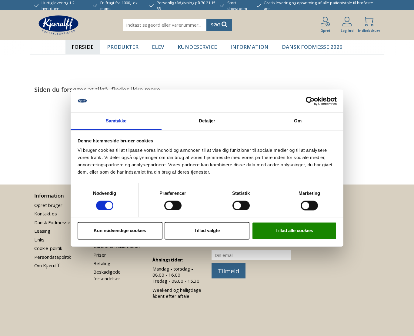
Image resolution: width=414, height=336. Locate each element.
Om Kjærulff (46, 265)
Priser (99, 255)
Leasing (42, 231)
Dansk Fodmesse (52, 222)
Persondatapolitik (52, 257)
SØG (216, 25)
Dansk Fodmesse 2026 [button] (312, 46)
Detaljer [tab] (207, 121)
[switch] (173, 205)
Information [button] (249, 46)
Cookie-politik (48, 248)
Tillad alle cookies (294, 230)
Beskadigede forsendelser (107, 275)
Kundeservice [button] (197, 46)
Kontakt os (45, 214)
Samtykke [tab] (116, 121)
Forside (83, 46)
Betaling (101, 263)
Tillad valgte (207, 230)
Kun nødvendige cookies (120, 230)
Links (39, 240)
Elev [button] (158, 46)
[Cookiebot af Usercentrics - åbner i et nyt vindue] (310, 100)
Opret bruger (48, 205)
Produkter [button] (123, 46)
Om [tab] (298, 121)
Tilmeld (228, 271)
